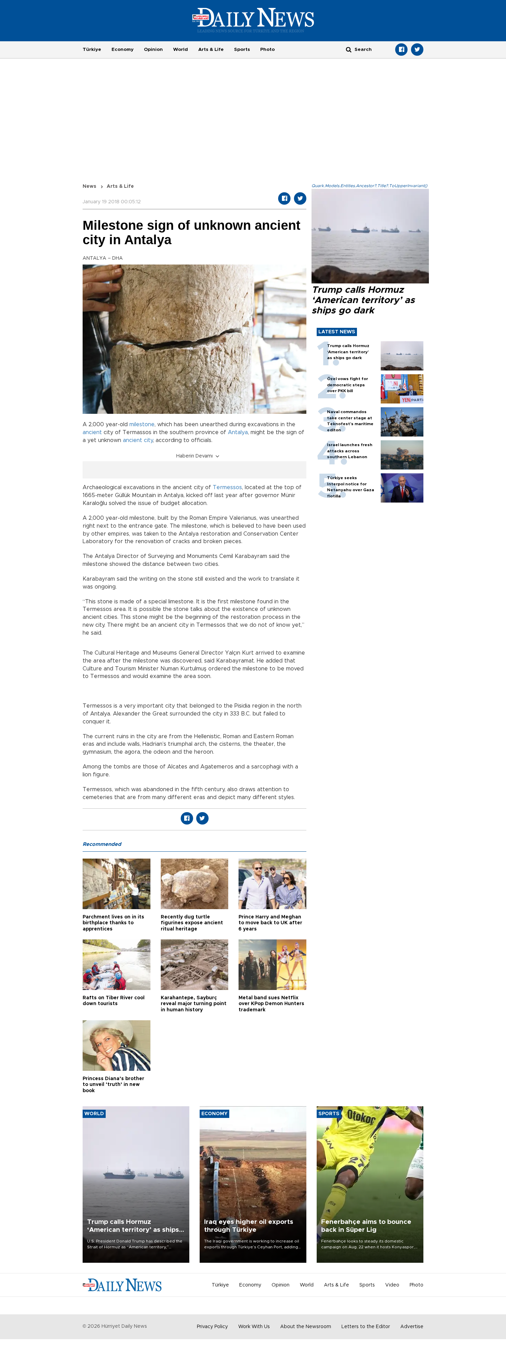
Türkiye (92, 49)
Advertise (411, 1326)
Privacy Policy (212, 1326)
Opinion (153, 49)
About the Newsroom (305, 1326)
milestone (142, 424)
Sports (242, 49)
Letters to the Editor (365, 1326)
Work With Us (254, 1326)
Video (392, 1285)
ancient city (138, 440)
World (180, 49)
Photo (267, 49)
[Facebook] (401, 49)
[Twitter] (417, 49)
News (89, 186)
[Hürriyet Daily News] (253, 20)
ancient (92, 432)
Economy (123, 49)
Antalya (238, 432)
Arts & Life (211, 49)
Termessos (227, 487)
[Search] (348, 49)
